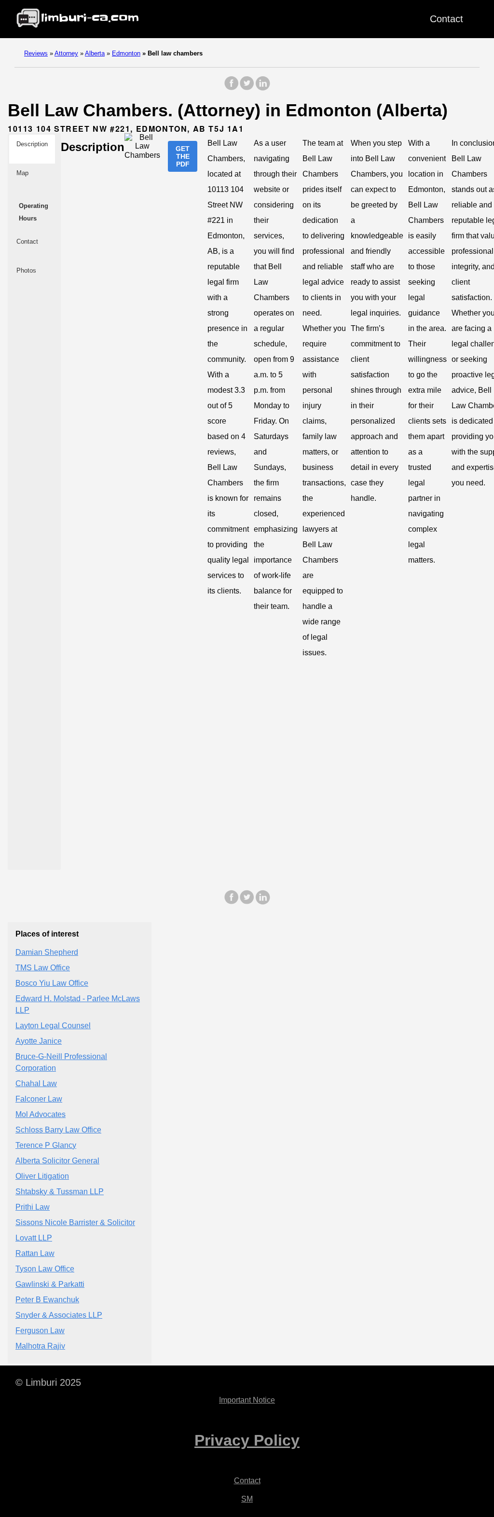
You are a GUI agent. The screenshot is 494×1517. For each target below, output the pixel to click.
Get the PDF (183, 156)
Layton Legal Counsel (53, 1025)
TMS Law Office (42, 968)
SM (247, 1499)
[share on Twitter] (247, 88)
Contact (446, 19)
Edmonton (126, 53)
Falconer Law (38, 1099)
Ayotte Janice (38, 1041)
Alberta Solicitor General (57, 1161)
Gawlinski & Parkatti (49, 1284)
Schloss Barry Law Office (58, 1130)
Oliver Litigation (42, 1176)
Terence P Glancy (45, 1145)
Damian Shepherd (46, 952)
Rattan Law (35, 1253)
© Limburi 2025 (48, 1382)
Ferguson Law (40, 1330)
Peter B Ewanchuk (47, 1300)
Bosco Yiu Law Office (51, 983)
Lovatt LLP (33, 1238)
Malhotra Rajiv (40, 1346)
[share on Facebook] (231, 88)
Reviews (36, 53)
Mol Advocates (40, 1114)
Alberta (95, 53)
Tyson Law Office (44, 1269)
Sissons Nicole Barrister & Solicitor (75, 1222)
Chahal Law (36, 1083)
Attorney (66, 53)
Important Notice (247, 1400)
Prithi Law (32, 1207)
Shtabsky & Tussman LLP (59, 1191)
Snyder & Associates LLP (58, 1315)
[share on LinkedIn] (262, 88)
